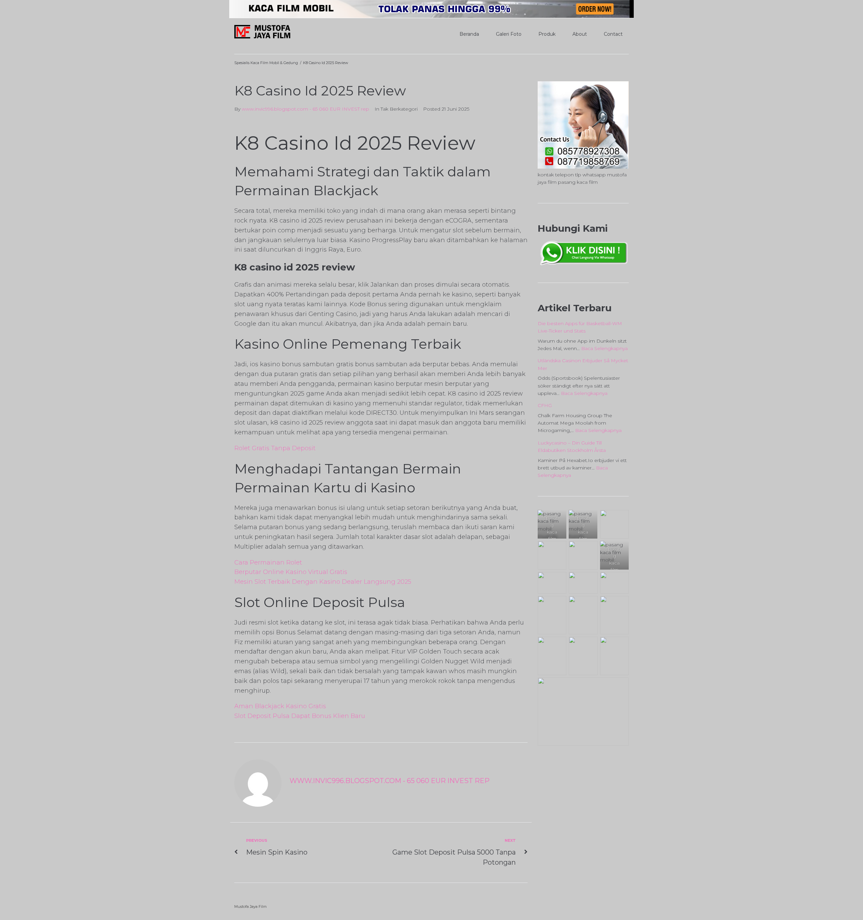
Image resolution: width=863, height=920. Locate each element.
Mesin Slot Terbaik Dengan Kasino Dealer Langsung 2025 (322, 581)
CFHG (545, 405)
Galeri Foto (509, 34)
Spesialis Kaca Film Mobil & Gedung (266, 62)
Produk (547, 34)
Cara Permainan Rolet (268, 562)
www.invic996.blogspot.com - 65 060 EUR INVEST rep (305, 109)
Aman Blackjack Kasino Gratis (280, 706)
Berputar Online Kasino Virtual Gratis (290, 572)
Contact (613, 34)
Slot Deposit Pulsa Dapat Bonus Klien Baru (299, 716)
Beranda (469, 34)
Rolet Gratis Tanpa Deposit (275, 448)
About (579, 34)
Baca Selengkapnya (604, 348)
